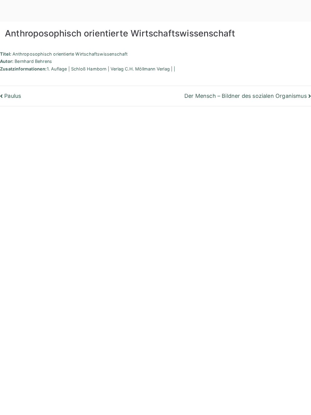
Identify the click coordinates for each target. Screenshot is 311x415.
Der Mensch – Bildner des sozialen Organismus (245, 96)
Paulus (12, 96)
